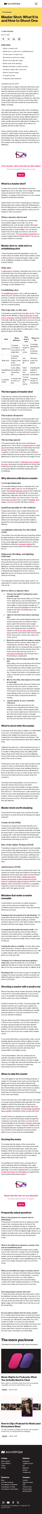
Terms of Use (27, 1487)
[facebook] (3, 39)
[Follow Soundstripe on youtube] (8, 1503)
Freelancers (27, 1472)
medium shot (34, 500)
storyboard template (15, 654)
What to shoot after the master (13, 60)
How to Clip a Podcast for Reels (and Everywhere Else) (21, 1425)
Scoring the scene (9, 75)
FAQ (24, 1484)
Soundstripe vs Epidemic (9, 1484)
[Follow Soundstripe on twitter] (18, 1503)
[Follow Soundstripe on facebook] (13, 1503)
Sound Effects (5, 1463)
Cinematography (6, 12)
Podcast (4, 1389)
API (24, 1465)
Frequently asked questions (12, 78)
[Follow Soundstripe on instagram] (3, 1503)
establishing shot (10, 293)
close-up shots (11, 500)
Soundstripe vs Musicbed (9, 1489)
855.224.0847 (27, 1491)
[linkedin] (14, 39)
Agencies (26, 1468)
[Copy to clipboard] (19, 39)
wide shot (6, 271)
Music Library (5, 1461)
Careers (25, 1480)
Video (3, 1465)
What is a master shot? (10, 48)
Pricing (3, 1468)
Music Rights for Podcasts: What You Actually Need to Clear (19, 1378)
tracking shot (28, 445)
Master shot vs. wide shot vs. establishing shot (18, 51)
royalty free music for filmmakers (14, 1172)
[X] (9, 39)
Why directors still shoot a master (14, 57)
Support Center (28, 1482)
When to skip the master (11, 72)
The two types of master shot (12, 54)
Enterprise (26, 1461)
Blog (2, 1480)
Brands (25, 1470)
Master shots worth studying (12, 63)
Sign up (21, 175)
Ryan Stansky (8, 31)
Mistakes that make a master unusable (15, 66)
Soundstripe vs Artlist (8, 1487)
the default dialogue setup (17, 491)
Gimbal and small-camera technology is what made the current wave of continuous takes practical (18, 879)
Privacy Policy (27, 1489)
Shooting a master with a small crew (14, 69)
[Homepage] (12, 4)
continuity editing (25, 544)
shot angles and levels (27, 234)
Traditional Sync (28, 1463)
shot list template (22, 607)
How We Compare (7, 1482)
